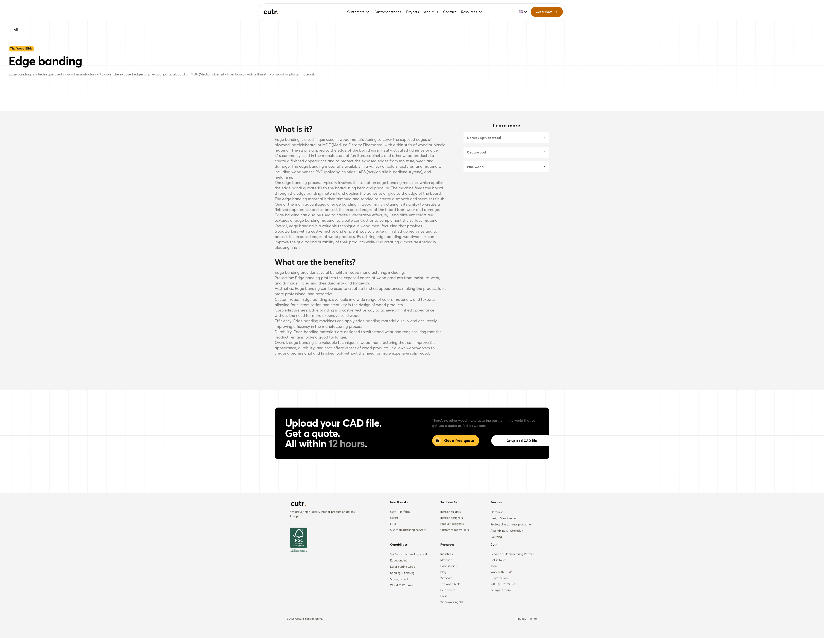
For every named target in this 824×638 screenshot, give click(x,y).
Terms (533, 618)
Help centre (447, 590)
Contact (449, 12)
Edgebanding (398, 560)
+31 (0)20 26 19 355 (503, 584)
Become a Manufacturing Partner (512, 554)
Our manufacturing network (408, 529)
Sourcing (496, 537)
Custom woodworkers (454, 529)
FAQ (393, 523)
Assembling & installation (507, 530)
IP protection (499, 578)
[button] (358, 12)
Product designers (452, 523)
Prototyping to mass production (511, 524)
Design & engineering (504, 518)
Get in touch (499, 560)
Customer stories (387, 12)
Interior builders (450, 511)
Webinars (446, 578)
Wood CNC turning (402, 585)
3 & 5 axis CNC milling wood (408, 554)
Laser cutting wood (402, 566)
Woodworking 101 (451, 602)
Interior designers (451, 517)
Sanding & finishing (402, 573)
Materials (446, 560)
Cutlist (394, 517)
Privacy (521, 618)
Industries (446, 554)
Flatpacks (497, 512)
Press (443, 596)
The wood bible (450, 584)
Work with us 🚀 (501, 572)
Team (494, 566)
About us (431, 12)
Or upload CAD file (521, 440)
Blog (443, 572)
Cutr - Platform (400, 511)
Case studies (448, 566)
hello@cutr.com (501, 590)
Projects (412, 12)
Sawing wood (399, 579)
